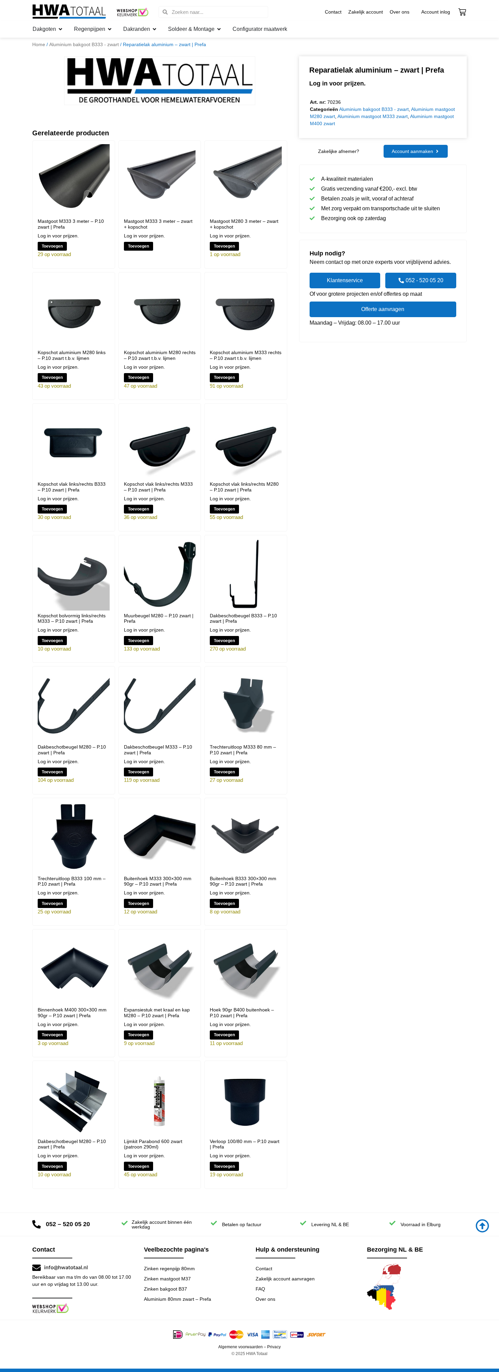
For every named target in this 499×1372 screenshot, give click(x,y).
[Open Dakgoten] (60, 29)
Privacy (274, 1347)
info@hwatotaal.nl (66, 1267)
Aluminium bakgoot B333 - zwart (84, 44)
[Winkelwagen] (462, 12)
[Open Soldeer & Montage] (219, 29)
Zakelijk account (365, 12)
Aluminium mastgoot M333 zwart (372, 116)
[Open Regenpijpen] (109, 29)
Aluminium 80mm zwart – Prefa (177, 1299)
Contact (333, 12)
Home (38, 44)
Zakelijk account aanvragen (285, 1278)
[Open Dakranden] (154, 29)
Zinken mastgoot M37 (167, 1278)
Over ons (399, 12)
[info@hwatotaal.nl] (36, 1267)
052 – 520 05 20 (68, 1224)
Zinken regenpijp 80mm (169, 1268)
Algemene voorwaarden (240, 1347)
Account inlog (435, 12)
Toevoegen (52, 246)
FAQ (260, 1289)
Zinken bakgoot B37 (165, 1289)
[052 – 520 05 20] (36, 1224)
